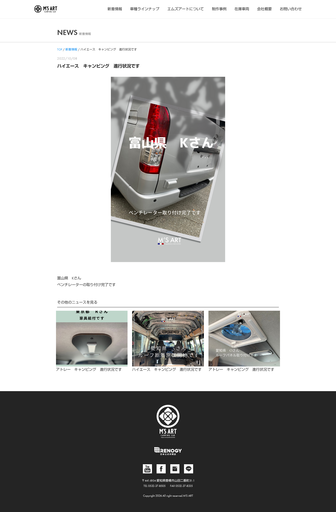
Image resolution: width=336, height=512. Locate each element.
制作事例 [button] (219, 9)
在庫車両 (242, 9)
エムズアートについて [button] (185, 9)
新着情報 (114, 9)
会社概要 (264, 9)
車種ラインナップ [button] (144, 9)
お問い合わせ (291, 9)
